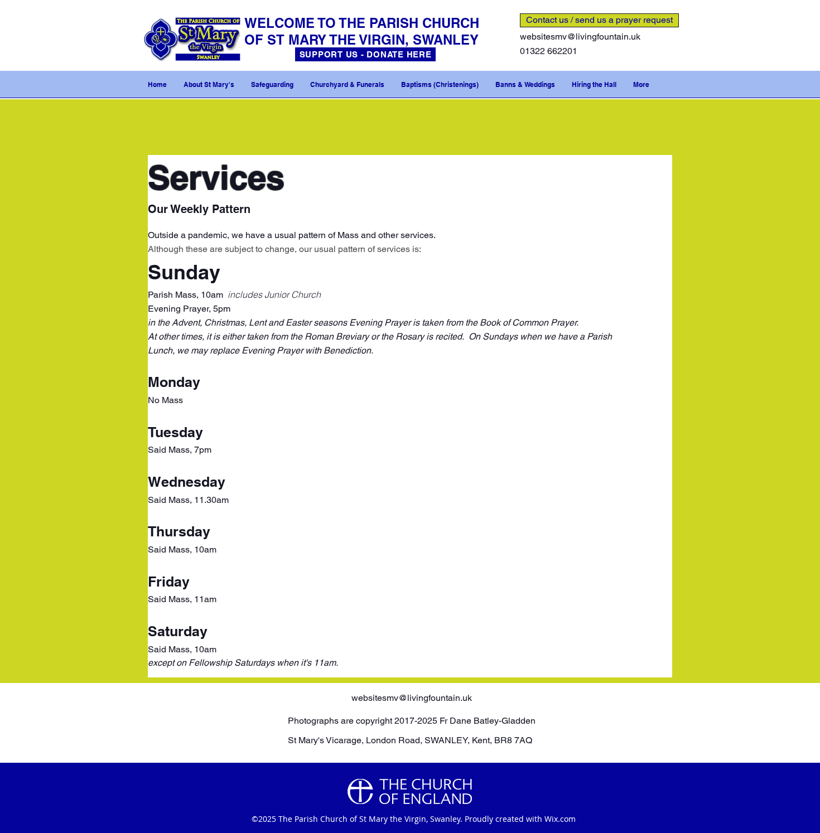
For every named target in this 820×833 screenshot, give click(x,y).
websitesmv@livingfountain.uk (580, 36)
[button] (209, 84)
